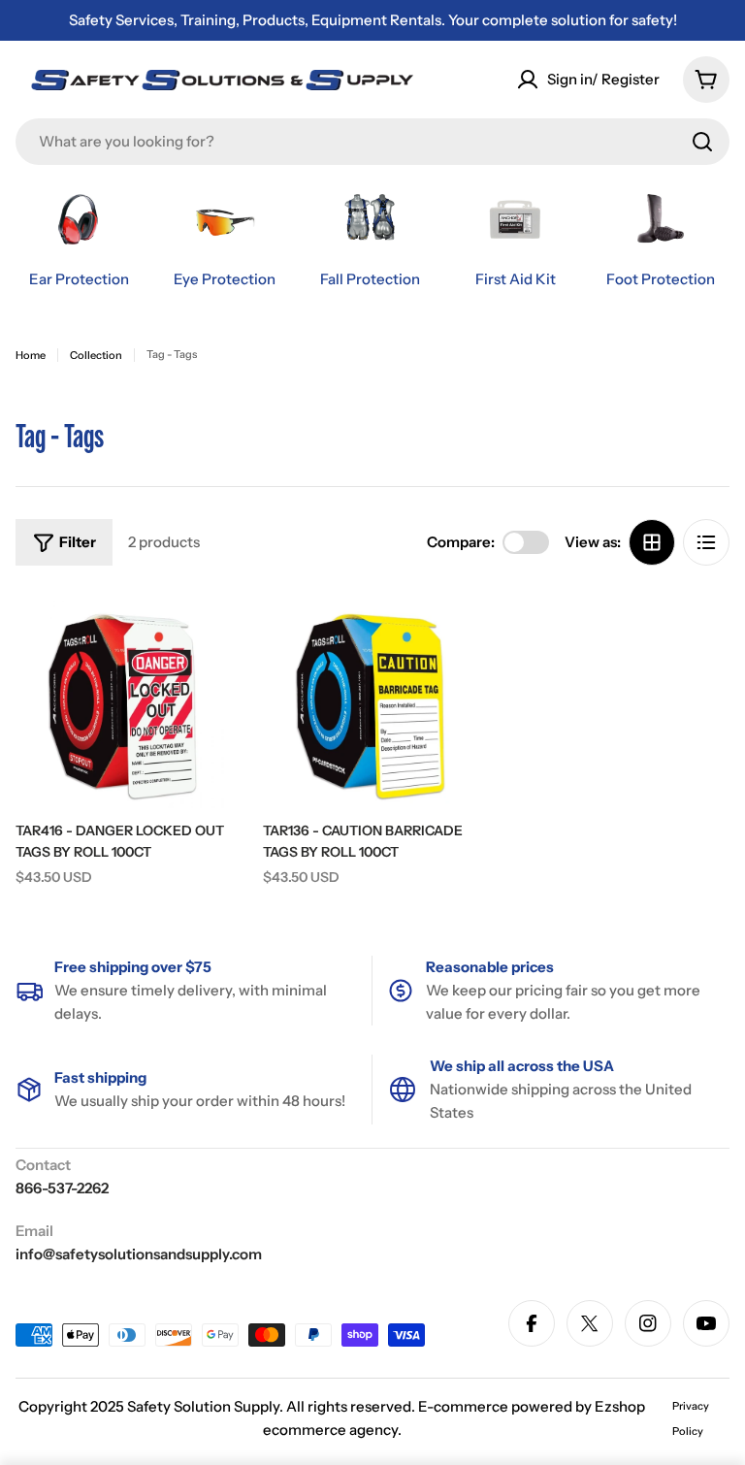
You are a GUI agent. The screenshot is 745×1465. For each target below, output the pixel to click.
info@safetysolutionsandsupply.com (139, 1254)
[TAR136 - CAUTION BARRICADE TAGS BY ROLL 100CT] (372, 698)
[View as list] (706, 542)
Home (31, 355)
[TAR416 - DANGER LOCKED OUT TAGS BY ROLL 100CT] (125, 698)
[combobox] (372, 141)
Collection (96, 355)
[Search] (702, 141)
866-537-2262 (62, 1188)
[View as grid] (652, 542)
